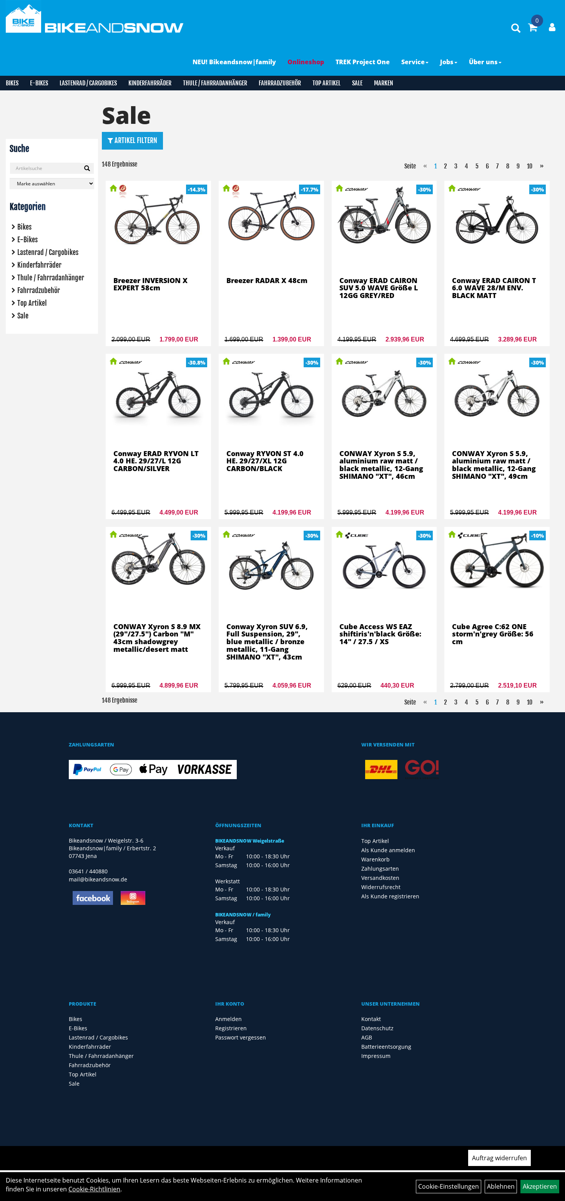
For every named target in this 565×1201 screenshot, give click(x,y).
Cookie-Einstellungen (448, 1186)
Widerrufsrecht (380, 887)
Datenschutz (377, 1028)
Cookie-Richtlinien (94, 1189)
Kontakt (371, 1019)
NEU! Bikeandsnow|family (234, 62)
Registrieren (231, 1028)
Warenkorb (375, 859)
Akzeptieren (540, 1186)
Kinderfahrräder (149, 83)
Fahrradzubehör (280, 83)
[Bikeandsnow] (23, 16)
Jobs (447, 62)
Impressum (376, 1055)
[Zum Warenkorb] (532, 28)
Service (413, 62)
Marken (383, 83)
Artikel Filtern (135, 140)
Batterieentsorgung (386, 1046)
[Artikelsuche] (515, 28)
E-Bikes (39, 83)
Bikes (12, 83)
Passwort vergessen (240, 1037)
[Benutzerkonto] (552, 26)
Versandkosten (380, 877)
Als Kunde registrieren (390, 896)
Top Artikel (326, 83)
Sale (357, 83)
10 (529, 166)
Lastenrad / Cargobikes (88, 83)
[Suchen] (87, 168)
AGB (366, 1037)
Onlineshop (305, 62)
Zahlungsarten (380, 868)
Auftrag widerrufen (499, 1158)
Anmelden (228, 1019)
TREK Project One (363, 62)
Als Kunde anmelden (388, 850)
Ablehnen (501, 1186)
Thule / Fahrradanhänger (215, 83)
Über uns (483, 62)
